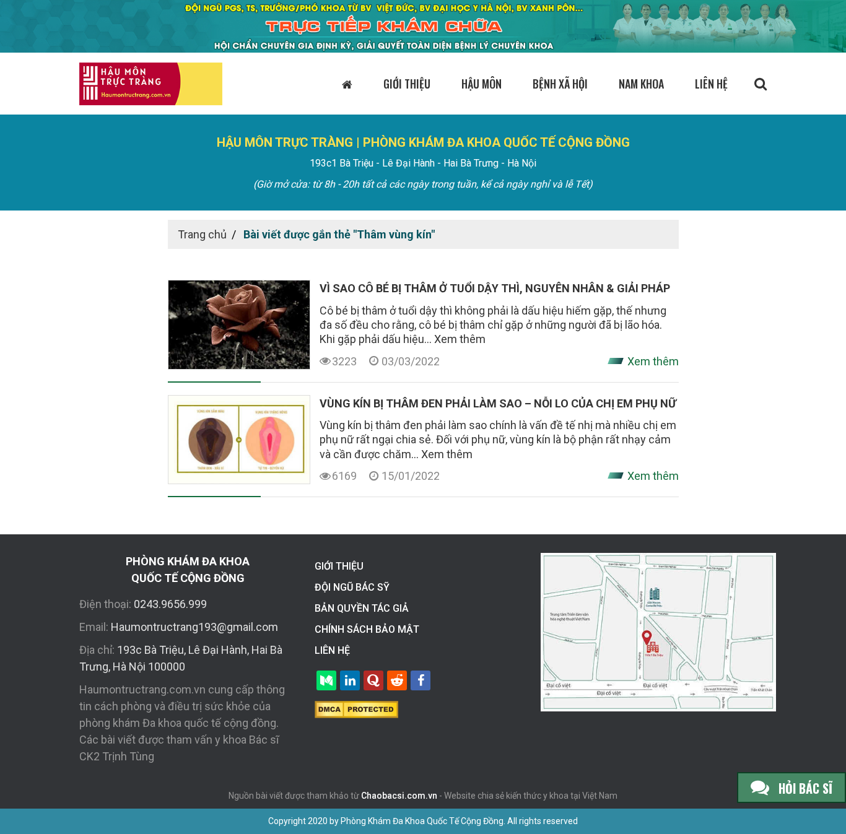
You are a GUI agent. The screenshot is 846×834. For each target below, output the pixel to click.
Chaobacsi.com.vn (399, 796)
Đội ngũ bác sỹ (352, 587)
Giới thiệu (406, 84)
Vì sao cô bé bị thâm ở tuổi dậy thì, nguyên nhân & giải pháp (495, 288)
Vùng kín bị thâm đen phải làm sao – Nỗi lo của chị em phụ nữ (498, 403)
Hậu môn (481, 84)
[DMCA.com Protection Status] (356, 708)
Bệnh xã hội (560, 84)
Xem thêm (460, 338)
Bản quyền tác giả (362, 608)
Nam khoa (641, 84)
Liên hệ (711, 84)
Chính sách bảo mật (367, 629)
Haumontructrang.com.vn (142, 689)
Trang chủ (202, 234)
